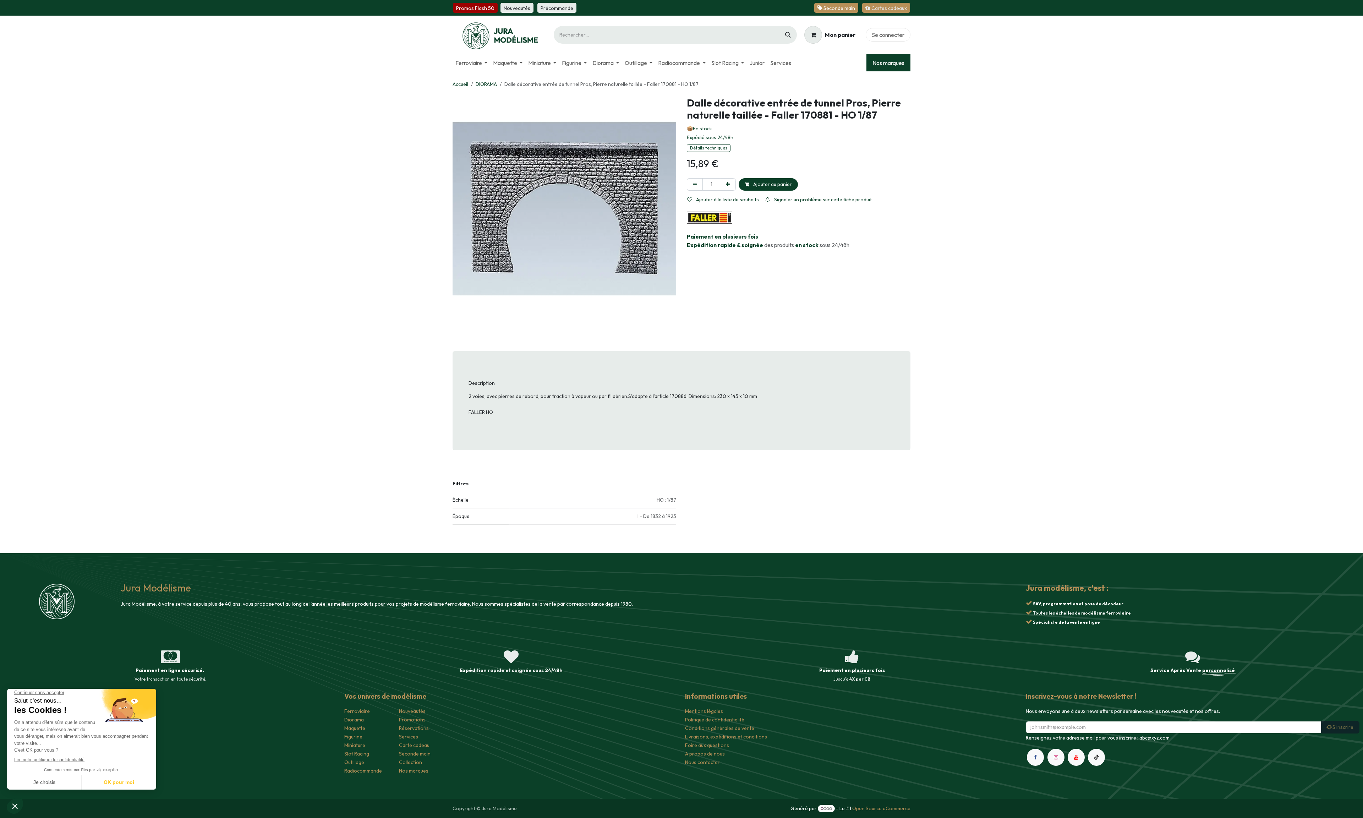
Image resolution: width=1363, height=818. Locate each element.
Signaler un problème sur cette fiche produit (822, 199)
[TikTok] (1096, 757)
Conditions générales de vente (719, 728)
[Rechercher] (788, 35)
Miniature (354, 745)
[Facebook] (1035, 757)
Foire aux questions (707, 745)
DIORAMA (486, 84)
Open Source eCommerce (881, 808)
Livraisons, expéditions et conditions (726, 737)
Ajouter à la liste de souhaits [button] (727, 199)
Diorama (354, 719)
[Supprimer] (695, 184)
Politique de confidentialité (714, 719)
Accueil (460, 84)
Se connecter (888, 34)
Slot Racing (356, 754)
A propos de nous (705, 754)
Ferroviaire (357, 711)
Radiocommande (363, 771)
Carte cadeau (414, 745)
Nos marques (888, 62)
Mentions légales (704, 711)
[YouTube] (1076, 757)
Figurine (353, 737)
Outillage (354, 762)
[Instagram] (1055, 757)
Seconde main (415, 754)
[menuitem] (471, 63)
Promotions (412, 719)
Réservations (414, 728)
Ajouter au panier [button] (772, 184)
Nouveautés (412, 711)
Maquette (354, 728)
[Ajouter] (728, 184)
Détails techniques (708, 148)
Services (408, 737)
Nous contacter (702, 762)
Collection (410, 762)
